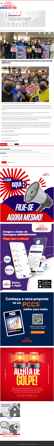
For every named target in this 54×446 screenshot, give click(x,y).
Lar (2, 30)
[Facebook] (24, 443)
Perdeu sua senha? (5, 164)
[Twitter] (26, 443)
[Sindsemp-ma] (27, 5)
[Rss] (23, 443)
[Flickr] (27, 443)
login (20, 150)
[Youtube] (29, 443)
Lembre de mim (12, 162)
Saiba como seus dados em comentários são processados (28, 151)
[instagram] (30, 443)
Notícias (5, 30)
